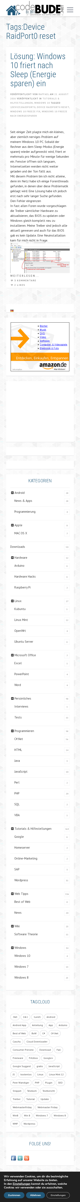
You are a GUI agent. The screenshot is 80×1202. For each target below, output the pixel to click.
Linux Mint (21, 620)
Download (45, 1049)
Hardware (21, 558)
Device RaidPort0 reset (53, 107)
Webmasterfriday (22, 1107)
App (51, 1025)
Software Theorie (26, 934)
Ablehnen (35, 1195)
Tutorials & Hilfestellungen (33, 829)
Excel (18, 663)
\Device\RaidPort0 (22, 107)
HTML (18, 750)
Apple (18, 525)
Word (17, 685)
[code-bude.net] (35, 8)
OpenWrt (20, 631)
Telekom (32, 1090)
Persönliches (23, 698)
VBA (17, 815)
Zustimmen (14, 1195)
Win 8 (27, 1115)
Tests (18, 717)
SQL (16, 804)
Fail (59, 1049)
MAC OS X (20, 533)
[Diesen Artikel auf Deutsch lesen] (12, 310)
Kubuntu (20, 609)
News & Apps (23, 501)
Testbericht (48, 1090)
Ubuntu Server (23, 642)
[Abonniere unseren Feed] (26, 1158)
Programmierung (24, 512)
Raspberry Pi (22, 587)
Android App (19, 1025)
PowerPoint (21, 674)
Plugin (48, 1082)
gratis (40, 1066)
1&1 (25, 1016)
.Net (15, 1016)
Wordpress (21, 880)
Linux (18, 601)
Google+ (48, 1058)
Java (17, 761)
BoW (34, 1033)
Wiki (17, 926)
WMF (15, 1123)
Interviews (21, 706)
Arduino (19, 566)
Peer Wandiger (21, 1082)
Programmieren (24, 731)
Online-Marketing (25, 858)
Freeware (18, 1058)
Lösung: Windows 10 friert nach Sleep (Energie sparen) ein (38, 70)
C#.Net (18, 739)
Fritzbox (33, 1058)
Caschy (17, 1041)
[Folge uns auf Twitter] (20, 1158)
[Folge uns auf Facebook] (13, 1158)
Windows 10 (42, 102)
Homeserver (22, 847)
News (18, 913)
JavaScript (20, 771)
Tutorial (30, 1099)
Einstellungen (21, 1184)
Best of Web (22, 902)
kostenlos (26, 1074)
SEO (60, 1082)
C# (43, 1033)
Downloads (17, 547)
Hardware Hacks (25, 576)
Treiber (17, 1099)
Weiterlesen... (24, 276)
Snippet (17, 1090)
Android (20, 493)
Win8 (15, 1115)
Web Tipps (21, 894)
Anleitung (37, 1025)
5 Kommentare (25, 280)
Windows (20, 948)
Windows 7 (21, 967)
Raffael (44, 94)
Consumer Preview (23, 1049)
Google (19, 837)
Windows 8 (21, 977)
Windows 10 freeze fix (25, 111)
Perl (16, 782)
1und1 (37, 1016)
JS (14, 1074)
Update (45, 1099)
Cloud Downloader (36, 1041)
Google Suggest (22, 1066)
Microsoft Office (25, 655)
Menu (69, 10)
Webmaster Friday (48, 1107)
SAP (16, 869)
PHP (16, 793)
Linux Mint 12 (56, 1074)
